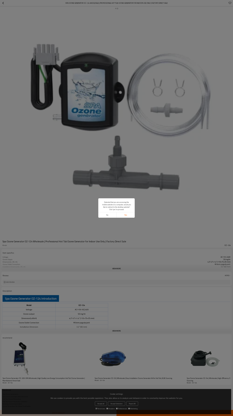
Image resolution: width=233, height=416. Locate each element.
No (107, 215)
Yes (125, 215)
